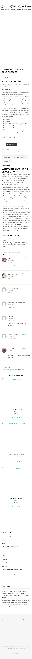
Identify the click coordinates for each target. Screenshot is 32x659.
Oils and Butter (18, 152)
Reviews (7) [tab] (7, 161)
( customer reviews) (16, 75)
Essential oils (11, 152)
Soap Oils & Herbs (16, 6)
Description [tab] (7, 157)
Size (3, 137)
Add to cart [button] (16, 417)
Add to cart (11, 144)
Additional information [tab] (20, 157)
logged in (11, 369)
